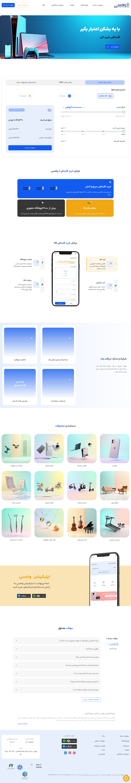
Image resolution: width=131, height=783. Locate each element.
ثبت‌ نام (102, 259)
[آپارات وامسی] (74, 753)
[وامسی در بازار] (69, 741)
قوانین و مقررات (99, 746)
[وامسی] (121, 5)
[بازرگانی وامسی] (20, 767)
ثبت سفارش (100, 283)
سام (103, 750)
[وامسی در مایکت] (69, 746)
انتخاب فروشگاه (26, 259)
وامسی (25, 577)
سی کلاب (126, 746)
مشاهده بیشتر (23, 724)
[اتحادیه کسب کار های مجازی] (25, 775)
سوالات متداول (100, 741)
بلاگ (43, 5)
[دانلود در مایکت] (24, 596)
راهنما (72, 5)
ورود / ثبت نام (8, 5)
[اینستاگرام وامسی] (70, 753)
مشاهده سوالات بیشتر (91, 700)
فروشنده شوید (22, 5)
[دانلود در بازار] (39, 596)
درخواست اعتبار (30, 148)
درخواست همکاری (58, 5)
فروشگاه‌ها (84, 5)
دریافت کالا (27, 280)
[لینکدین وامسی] (65, 753)
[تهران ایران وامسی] (11, 767)
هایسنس (101, 754)
